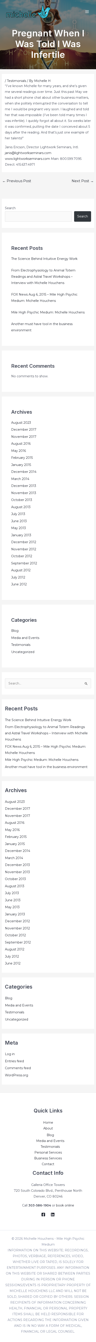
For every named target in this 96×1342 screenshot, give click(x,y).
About (48, 1128)
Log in (10, 1054)
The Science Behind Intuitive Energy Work (44, 259)
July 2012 (18, 577)
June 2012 (19, 584)
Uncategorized (22, 652)
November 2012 (23, 549)
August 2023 (21, 423)
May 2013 (18, 528)
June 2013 (19, 521)
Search (10, 208)
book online (65, 1205)
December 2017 (23, 430)
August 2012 (21, 570)
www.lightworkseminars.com (27, 159)
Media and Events (25, 638)
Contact (48, 1164)
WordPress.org (16, 1075)
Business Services (48, 1158)
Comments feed (18, 1068)
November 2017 (23, 437)
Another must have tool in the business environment (46, 767)
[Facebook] (43, 1215)
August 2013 (21, 507)
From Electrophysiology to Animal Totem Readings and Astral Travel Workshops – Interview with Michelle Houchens (43, 276)
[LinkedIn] (53, 1215)
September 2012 (24, 563)
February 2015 (22, 458)
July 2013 (18, 514)
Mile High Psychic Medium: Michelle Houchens (48, 312)
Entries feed (14, 1061)
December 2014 (23, 472)
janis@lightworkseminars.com (28, 153)
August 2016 (21, 444)
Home (48, 1123)
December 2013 (23, 486)
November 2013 (23, 493)
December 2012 (23, 542)
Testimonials (16, 81)
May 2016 (18, 451)
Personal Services (48, 1152)
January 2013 (21, 535)
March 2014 (20, 479)
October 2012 (21, 556)
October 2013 (21, 500)
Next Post (83, 181)
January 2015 (21, 465)
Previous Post (16, 181)
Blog (15, 631)
